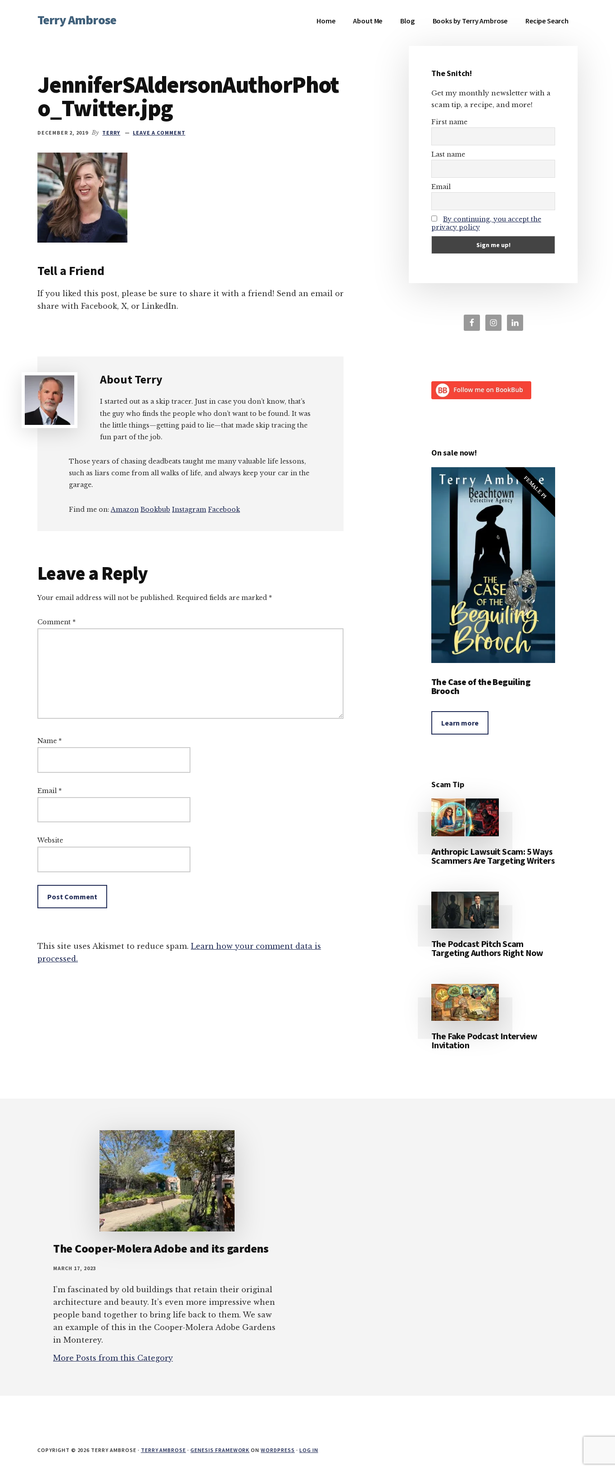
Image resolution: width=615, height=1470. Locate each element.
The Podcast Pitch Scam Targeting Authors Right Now (487, 948)
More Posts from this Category (113, 1357)
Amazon (125, 509)
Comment (56, 622)
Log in (308, 1450)
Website (50, 840)
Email (49, 791)
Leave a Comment (159, 132)
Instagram (189, 509)
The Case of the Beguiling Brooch (480, 686)
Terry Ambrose (76, 20)
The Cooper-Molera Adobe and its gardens (161, 1248)
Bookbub (155, 509)
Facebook (224, 509)
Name (49, 741)
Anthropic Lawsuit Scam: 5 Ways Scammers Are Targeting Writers (493, 856)
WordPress (278, 1450)
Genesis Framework (219, 1450)
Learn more (460, 722)
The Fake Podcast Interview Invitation (484, 1040)
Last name (448, 154)
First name (449, 122)
